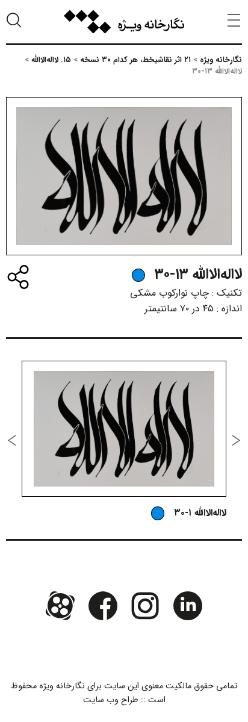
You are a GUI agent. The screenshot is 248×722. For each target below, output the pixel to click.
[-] (138, 275)
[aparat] (60, 606)
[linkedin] (187, 606)
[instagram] (145, 606)
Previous (236, 440)
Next (12, 440)
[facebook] (103, 606)
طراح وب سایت (110, 700)
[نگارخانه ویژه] (124, 22)
